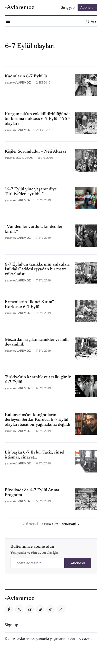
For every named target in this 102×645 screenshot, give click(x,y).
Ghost (73, 638)
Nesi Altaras (23, 157)
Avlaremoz (22, 82)
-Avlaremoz (25, 638)
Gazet (86, 638)
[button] (11, 625)
